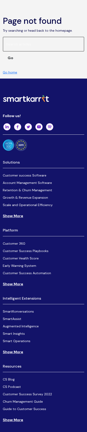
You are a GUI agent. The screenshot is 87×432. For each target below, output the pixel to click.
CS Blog (9, 379)
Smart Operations (16, 341)
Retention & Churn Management (27, 190)
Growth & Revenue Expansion (25, 197)
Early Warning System (19, 266)
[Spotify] (49, 127)
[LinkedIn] (7, 127)
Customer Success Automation (27, 273)
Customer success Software (24, 175)
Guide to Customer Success (24, 409)
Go (10, 57)
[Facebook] (17, 127)
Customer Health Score (21, 258)
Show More (13, 215)
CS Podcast (12, 387)
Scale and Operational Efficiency (28, 205)
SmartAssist (12, 319)
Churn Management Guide (23, 401)
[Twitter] (28, 127)
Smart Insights (14, 334)
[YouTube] (39, 127)
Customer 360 (14, 243)
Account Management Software (27, 183)
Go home (10, 72)
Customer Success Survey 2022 (27, 394)
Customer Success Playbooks (25, 251)
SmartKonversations (18, 311)
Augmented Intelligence (21, 326)
